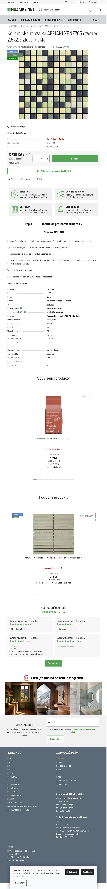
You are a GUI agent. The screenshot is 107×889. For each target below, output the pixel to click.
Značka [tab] (53, 232)
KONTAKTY (11, 758)
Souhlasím (87, 872)
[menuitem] (12, 19)
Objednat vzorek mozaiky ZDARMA (56, 171)
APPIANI (66, 47)
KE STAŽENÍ (11, 799)
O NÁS (9, 762)
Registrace (93, 2)
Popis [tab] (28, 224)
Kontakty (10, 2)
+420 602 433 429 (82, 830)
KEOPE (58, 769)
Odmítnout (72, 872)
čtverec (50, 304)
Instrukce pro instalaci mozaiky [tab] (62, 224)
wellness (67, 300)
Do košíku (75, 158)
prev (9, 436)
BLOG (9, 766)
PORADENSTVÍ (12, 788)
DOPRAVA (10, 773)
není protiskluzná (55, 308)
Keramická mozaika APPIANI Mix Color (64, 316)
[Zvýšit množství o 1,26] (47, 158)
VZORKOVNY (12, 777)
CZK (66, 2)
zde (22, 876)
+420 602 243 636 (67, 830)
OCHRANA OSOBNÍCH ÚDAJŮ (18, 810)
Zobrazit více (53, 663)
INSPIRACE (11, 769)
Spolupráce (23, 2)
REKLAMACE (12, 791)
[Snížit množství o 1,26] (34, 158)
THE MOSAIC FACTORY (64, 766)
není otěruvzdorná (55, 312)
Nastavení (20, 882)
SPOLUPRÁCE (12, 780)
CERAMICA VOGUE (63, 784)
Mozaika (50, 289)
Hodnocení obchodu (53, 607)
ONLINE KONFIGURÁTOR (16, 802)
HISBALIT (59, 758)
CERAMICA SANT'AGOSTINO (66, 780)
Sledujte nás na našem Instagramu (57, 677)
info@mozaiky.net (70, 834)
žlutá (49, 297)
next (98, 436)
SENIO (58, 777)
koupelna (51, 300)
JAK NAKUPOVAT (13, 784)
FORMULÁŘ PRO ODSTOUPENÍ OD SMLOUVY (23, 806)
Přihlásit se (55, 739)
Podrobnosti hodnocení (44, 46)
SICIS (58, 773)
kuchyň (59, 300)
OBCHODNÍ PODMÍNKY (15, 795)
